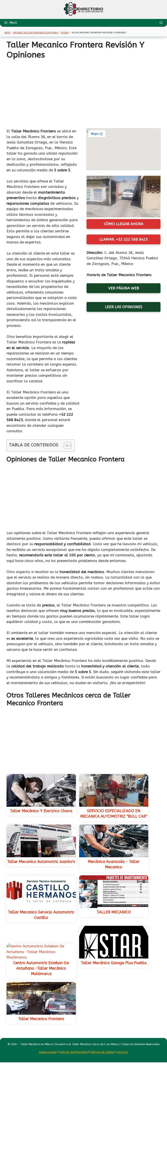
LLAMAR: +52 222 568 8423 (123, 239)
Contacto (122, 1052)
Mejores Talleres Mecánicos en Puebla (35, 32)
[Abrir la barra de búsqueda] (161, 23)
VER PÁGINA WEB (123, 288)
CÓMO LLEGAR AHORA (123, 224)
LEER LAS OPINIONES (123, 307)
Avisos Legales (48, 1052)
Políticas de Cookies (102, 1052)
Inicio (7, 32)
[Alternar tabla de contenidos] (65, 445)
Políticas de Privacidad (73, 1052)
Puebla (65, 32)
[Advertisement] (83, 92)
